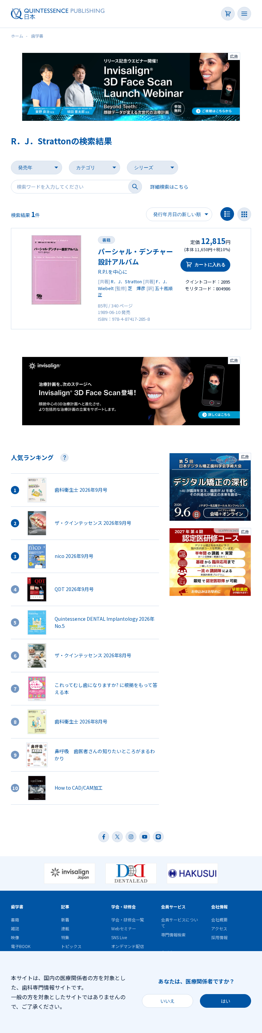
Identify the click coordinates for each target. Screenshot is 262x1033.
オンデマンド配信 (127, 946)
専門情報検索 (173, 934)
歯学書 (17, 906)
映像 (15, 937)
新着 (65, 919)
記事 (65, 906)
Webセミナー (123, 928)
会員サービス (173, 906)
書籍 (106, 240)
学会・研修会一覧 (127, 919)
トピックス (71, 946)
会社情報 (219, 906)
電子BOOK (20, 946)
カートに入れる (209, 264)
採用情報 (219, 937)
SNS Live (119, 937)
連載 (65, 928)
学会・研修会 (123, 906)
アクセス (219, 928)
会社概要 (219, 919)
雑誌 (15, 928)
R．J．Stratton (126, 281)
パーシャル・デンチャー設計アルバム (135, 256)
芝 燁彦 (136, 288)
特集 (65, 937)
